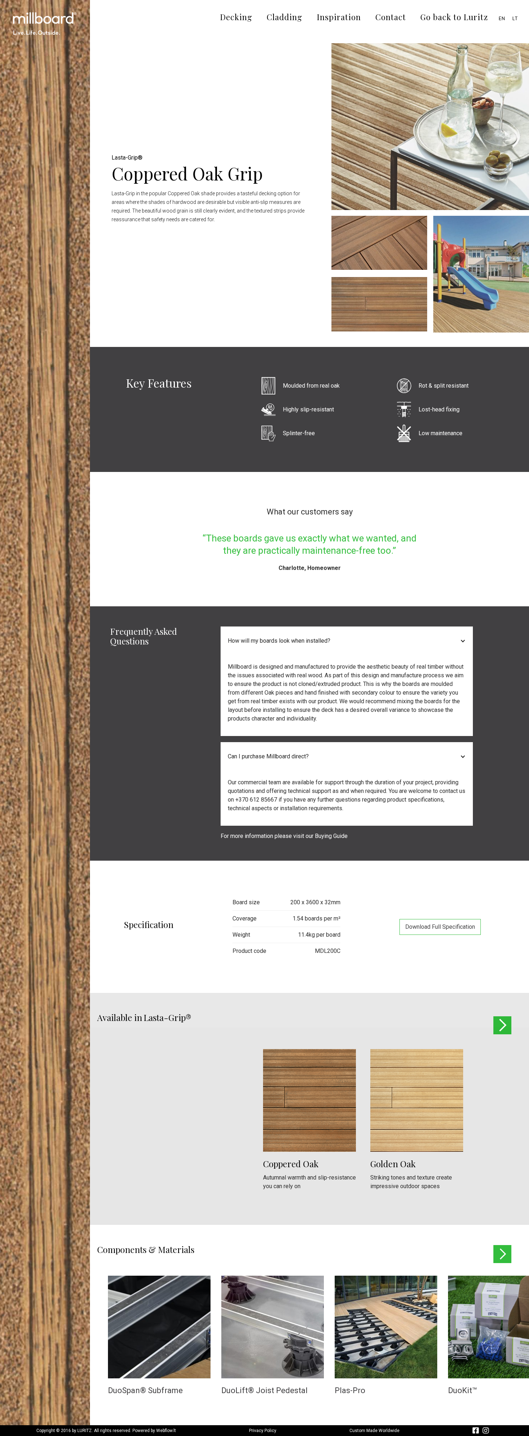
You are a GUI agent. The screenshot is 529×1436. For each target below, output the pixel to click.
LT (515, 18)
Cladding (284, 17)
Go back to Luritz (454, 17)
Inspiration (339, 17)
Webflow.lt (166, 1430)
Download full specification (440, 926)
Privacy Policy (262, 1430)
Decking (236, 17)
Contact (390, 17)
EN (502, 18)
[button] (347, 640)
